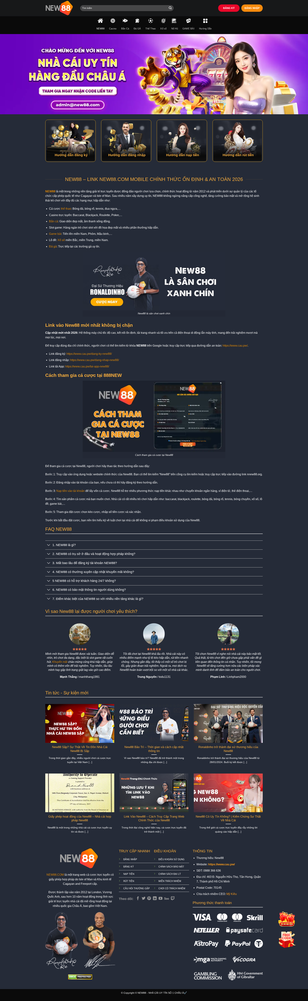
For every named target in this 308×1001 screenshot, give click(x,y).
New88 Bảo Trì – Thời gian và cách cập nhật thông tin (154, 749)
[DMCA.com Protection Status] (80, 976)
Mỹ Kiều (231, 893)
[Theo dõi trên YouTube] (160, 899)
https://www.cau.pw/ (235, 345)
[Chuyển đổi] (48, 545)
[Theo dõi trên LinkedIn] (155, 899)
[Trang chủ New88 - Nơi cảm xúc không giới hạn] (60, 8)
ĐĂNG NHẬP (252, 8)
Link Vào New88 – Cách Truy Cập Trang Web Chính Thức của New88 (154, 818)
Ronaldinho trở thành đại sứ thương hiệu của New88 (228, 749)
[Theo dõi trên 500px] (166, 899)
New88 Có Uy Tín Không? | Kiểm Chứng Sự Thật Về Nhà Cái (228, 818)
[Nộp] (170, 8)
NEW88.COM (55, 874)
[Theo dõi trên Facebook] (138, 899)
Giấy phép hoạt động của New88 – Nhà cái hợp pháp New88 (79, 818)
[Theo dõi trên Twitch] (173, 899)
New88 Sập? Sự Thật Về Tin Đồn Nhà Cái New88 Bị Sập (79, 749)
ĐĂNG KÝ (229, 8)
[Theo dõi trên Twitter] (143, 899)
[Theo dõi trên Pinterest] (149, 899)
